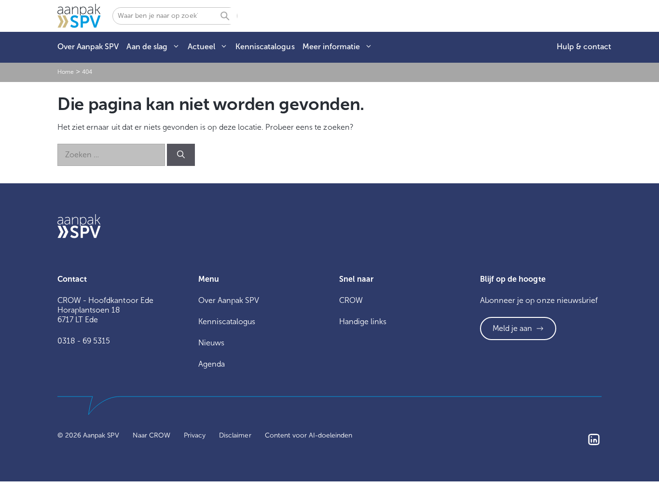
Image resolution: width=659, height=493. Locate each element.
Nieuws (211, 342)
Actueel (201, 46)
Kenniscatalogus (264, 46)
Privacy (195, 435)
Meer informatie (331, 46)
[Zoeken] (181, 155)
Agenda (211, 364)
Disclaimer (235, 435)
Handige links (362, 321)
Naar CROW (151, 435)
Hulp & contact (584, 46)
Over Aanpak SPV (88, 46)
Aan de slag (146, 46)
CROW (351, 300)
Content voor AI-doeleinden (309, 435)
